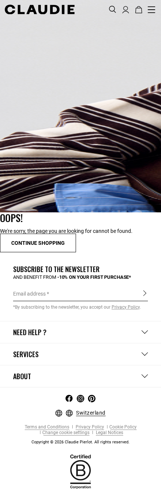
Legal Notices (109, 432)
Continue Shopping (38, 243)
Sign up (145, 293)
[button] (125, 9)
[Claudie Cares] (80, 471)
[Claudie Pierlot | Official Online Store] (39, 9)
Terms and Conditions (47, 427)
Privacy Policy (89, 427)
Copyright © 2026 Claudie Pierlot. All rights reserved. (80, 442)
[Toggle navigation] (152, 10)
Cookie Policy (123, 427)
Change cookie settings (65, 432)
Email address (29, 294)
